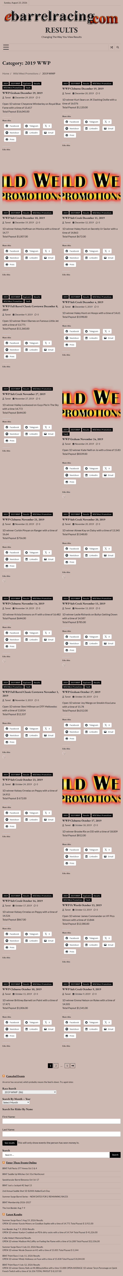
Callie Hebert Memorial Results (16, 1238)
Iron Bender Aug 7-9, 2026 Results (18, 1229)
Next (72, 1065)
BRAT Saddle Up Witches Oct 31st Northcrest (23, 1174)
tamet (8, 97)
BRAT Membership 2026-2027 (16, 1202)
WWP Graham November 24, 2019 (82, 439)
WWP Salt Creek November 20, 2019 (83, 519)
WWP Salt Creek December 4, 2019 (82, 302)
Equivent (27, 83)
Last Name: (8, 1129)
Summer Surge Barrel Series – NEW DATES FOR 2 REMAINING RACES (35, 1196)
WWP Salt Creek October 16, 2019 (22, 901)
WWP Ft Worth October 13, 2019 (82, 905)
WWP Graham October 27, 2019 (81, 692)
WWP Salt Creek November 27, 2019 (23, 394)
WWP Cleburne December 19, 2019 (82, 88)
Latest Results (14, 1214)
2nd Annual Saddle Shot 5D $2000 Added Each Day (26, 1191)
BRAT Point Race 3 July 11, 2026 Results (21, 1256)
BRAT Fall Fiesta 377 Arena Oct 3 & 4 (19, 1168)
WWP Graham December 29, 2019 (22, 93)
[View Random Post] (112, 47)
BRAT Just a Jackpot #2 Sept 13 (17, 1185)
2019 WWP (15, 83)
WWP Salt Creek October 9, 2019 (81, 989)
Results (37, 83)
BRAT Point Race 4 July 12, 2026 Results (21, 1264)
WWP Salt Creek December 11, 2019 (83, 218)
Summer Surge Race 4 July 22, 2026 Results (22, 1247)
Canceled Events (15, 1076)
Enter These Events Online (21, 1162)
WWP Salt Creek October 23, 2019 (22, 779)
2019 (6, 83)
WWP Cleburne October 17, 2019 (81, 820)
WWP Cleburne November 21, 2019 (23, 519)
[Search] (118, 47)
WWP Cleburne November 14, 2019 (23, 603)
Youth (28, 88)
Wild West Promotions (13, 88)
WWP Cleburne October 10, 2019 (21, 989)
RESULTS (61, 30)
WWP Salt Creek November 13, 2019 (83, 603)
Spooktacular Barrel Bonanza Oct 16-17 (20, 1179)
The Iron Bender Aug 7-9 (13, 1208)
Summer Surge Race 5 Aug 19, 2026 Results (22, 1220)
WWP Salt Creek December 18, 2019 (23, 218)
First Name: (8, 1116)
